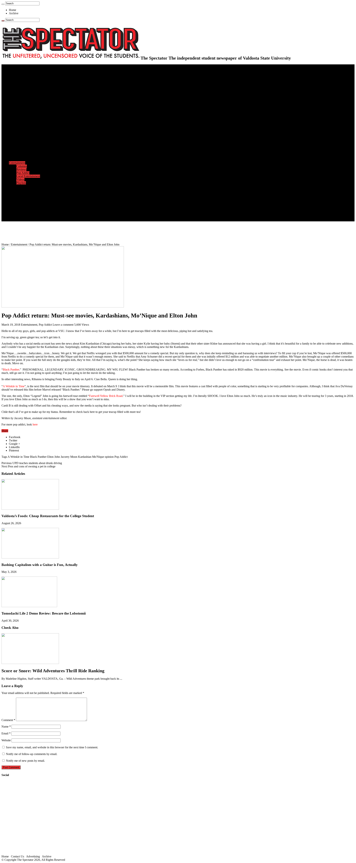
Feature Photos (25, 189)
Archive (13, 13)
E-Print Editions (18, 69)
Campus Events (25, 106)
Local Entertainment (28, 176)
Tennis (20, 159)
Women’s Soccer (26, 149)
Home (12, 10)
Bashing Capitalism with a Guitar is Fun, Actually (39, 565)
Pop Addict (22, 172)
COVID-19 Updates (28, 82)
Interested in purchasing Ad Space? (36, 219)
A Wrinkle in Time (13, 386)
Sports (12, 122)
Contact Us (22, 206)
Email (6, 733)
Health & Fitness (26, 126)
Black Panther (11, 369)
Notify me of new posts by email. (25, 760)
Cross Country (24, 129)
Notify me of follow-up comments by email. (31, 754)
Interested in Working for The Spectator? (40, 216)
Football (21, 132)
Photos (13, 186)
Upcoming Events (19, 199)
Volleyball (22, 152)
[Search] (2, 4)
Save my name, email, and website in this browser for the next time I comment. (52, 747)
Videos (20, 179)
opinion (109, 456)
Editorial (21, 89)
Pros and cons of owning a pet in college (28, 466)
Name (6, 726)
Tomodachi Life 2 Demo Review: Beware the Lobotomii (43, 613)
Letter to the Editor (27, 99)
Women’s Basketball (28, 142)
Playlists (21, 182)
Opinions (14, 86)
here (35, 424)
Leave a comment (63, 324)
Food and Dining (26, 112)
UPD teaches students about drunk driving (31, 463)
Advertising (33, 856)
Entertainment (17, 162)
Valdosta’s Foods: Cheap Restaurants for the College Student (47, 516)
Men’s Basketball (26, 139)
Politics (20, 79)
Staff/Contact (16, 202)
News (12, 72)
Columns (21, 96)
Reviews (21, 169)
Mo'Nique (98, 456)
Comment (8, 720)
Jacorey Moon (69, 456)
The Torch (15, 196)
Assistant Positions (27, 212)
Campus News (25, 109)
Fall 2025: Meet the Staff (30, 209)
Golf (19, 156)
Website (6, 740)
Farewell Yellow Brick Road (106, 395)
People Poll (23, 92)
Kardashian (84, 456)
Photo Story (23, 192)
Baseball (21, 136)
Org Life (21, 116)
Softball (20, 146)
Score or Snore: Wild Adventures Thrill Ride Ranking (52, 670)
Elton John (53, 456)
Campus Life (16, 102)
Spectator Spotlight (27, 119)
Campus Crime (25, 76)
